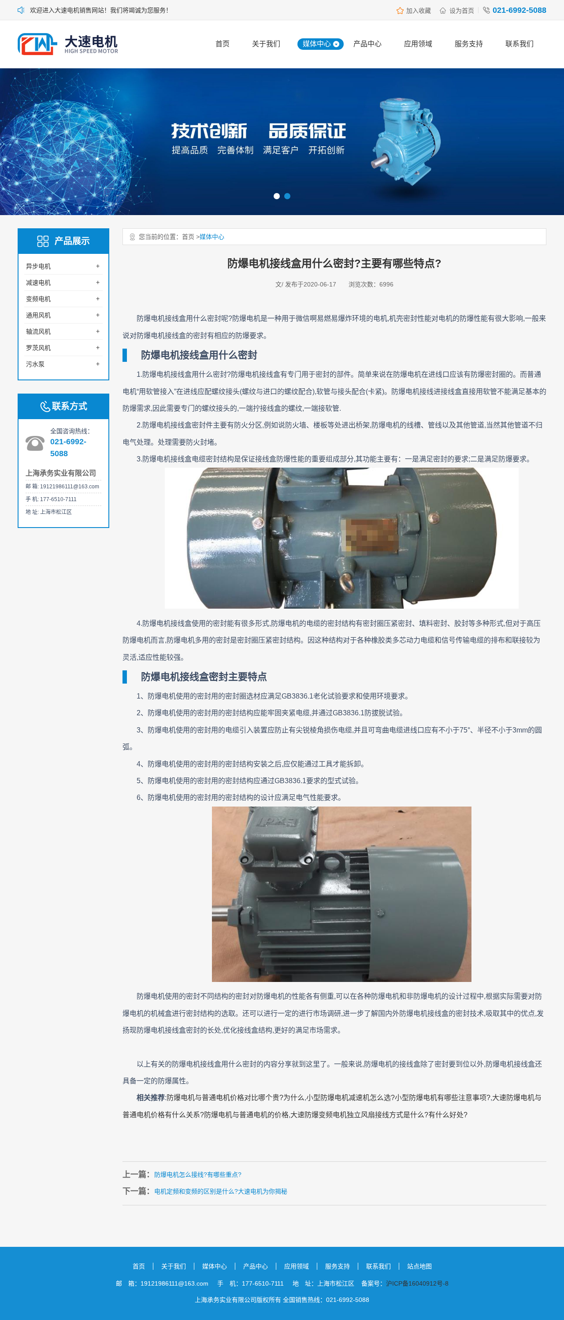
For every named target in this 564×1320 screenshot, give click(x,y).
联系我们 (519, 44)
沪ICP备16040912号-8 (417, 1283)
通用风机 (38, 315)
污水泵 (35, 364)
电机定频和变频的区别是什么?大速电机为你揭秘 (220, 1191)
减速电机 (38, 282)
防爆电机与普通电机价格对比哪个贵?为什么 (235, 1097)
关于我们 (266, 44)
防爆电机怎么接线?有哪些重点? (197, 1174)
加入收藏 (418, 10)
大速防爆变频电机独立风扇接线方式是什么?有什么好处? (379, 1115)
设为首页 (461, 10)
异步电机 (38, 266)
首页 (222, 44)
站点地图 (419, 1266)
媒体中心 (317, 44)
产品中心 (367, 44)
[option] (282, 141)
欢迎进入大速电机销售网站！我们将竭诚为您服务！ (101, 10)
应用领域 (418, 44)
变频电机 (38, 298)
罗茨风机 (38, 347)
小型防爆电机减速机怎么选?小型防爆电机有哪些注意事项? (398, 1097)
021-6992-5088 (519, 10)
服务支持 (469, 44)
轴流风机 (38, 331)
